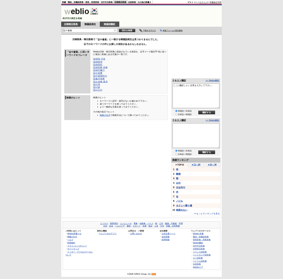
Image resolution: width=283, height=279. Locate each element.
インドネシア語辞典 (202, 255)
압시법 (96, 87)
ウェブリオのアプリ (108, 233)
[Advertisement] (161, 13)
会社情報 (166, 237)
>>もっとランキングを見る (207, 213)
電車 (136, 223)
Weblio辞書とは (74, 233)
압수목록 (97, 73)
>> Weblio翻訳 (212, 80)
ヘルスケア (120, 226)
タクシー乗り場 (184, 205)
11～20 (195, 164)
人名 (156, 226)
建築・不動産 (171, 223)
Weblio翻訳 (198, 243)
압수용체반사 (100, 75)
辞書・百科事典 (173, 226)
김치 (178, 183)
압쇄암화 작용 (100, 67)
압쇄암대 (97, 61)
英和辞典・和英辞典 (202, 240)
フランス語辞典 (200, 252)
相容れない (182, 210)
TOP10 (179, 165)
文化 (105, 226)
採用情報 (166, 240)
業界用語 (114, 223)
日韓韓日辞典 (120, 2)
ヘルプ (70, 240)
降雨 (178, 174)
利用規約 (71, 243)
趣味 (129, 226)
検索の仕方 (105, 115)
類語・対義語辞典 (76, 2)
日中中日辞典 (107, 2)
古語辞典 (132, 2)
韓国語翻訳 (109, 24)
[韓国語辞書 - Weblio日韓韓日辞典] (81, 15)
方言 (162, 226)
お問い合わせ (136, 233)
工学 (161, 223)
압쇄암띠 (97, 64)
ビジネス (104, 223)
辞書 (64, 2)
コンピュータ (126, 223)
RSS (154, 274)
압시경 (96, 84)
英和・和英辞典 (92, 2)
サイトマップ (73, 249)
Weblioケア (198, 267)
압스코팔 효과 (100, 81)
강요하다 (180, 187)
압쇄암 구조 (99, 58)
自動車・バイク (146, 223)
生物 (144, 226)
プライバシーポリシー (77, 246)
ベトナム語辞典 (200, 261)
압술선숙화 (99, 78)
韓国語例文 (90, 24)
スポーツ (137, 226)
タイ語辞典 (198, 258)
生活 (111, 226)
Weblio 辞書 (198, 233)
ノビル (179, 201)
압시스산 (97, 90)
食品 (150, 226)
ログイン (203, 2)
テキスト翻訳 (179, 80)
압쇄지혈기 (99, 70)
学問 (181, 223)
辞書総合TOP (215, 2)
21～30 (212, 164)
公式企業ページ (168, 233)
